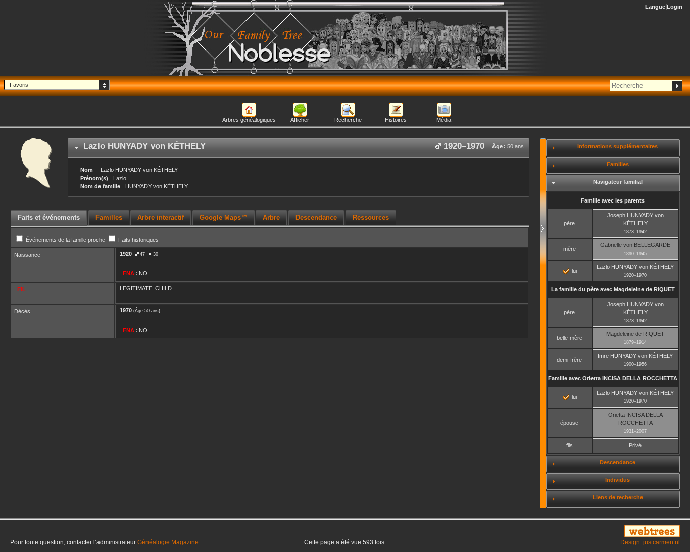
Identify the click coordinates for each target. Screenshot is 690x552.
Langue (655, 7)
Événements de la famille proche (65, 240)
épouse (569, 423)
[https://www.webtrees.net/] (575, 532)
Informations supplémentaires (617, 146)
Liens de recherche (618, 497)
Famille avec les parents (613, 200)
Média (443, 120)
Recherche (348, 120)
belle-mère (569, 338)
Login (674, 7)
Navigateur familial (618, 182)
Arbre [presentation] (271, 217)
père (569, 223)
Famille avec (612, 378)
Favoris (19, 85)
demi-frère (569, 360)
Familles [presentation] (108, 217)
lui (573, 271)
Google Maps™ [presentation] (224, 217)
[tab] (298, 148)
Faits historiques (138, 240)
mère (569, 249)
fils (569, 445)
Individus (617, 480)
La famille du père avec (613, 289)
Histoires (396, 120)
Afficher (299, 120)
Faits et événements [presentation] (49, 217)
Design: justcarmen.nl (650, 542)
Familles (618, 164)
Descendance (617, 462)
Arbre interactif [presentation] (160, 217)
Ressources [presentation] (371, 217)
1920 (126, 253)
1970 (126, 310)
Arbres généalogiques (249, 120)
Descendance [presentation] (316, 217)
